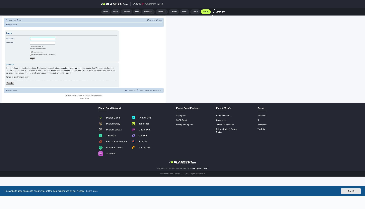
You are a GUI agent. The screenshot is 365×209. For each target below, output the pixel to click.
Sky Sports (181, 115)
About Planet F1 (223, 115)
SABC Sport (181, 120)
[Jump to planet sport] (149, 4)
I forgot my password (37, 46)
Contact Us (221, 120)
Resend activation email (38, 48)
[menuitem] (19, 20)
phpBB (76, 95)
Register (10, 83)
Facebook (261, 115)
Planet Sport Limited (199, 168)
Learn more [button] (92, 191)
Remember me (37, 52)
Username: (10, 38)
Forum (205, 12)
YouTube (261, 129)
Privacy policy (24, 77)
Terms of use (11, 77)
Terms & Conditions (225, 124)
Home (105, 12)
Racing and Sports (184, 124)
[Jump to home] (114, 4)
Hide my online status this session (44, 54)
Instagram (262, 124)
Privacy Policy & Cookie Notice (226, 130)
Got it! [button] (351, 191)
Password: (10, 43)
